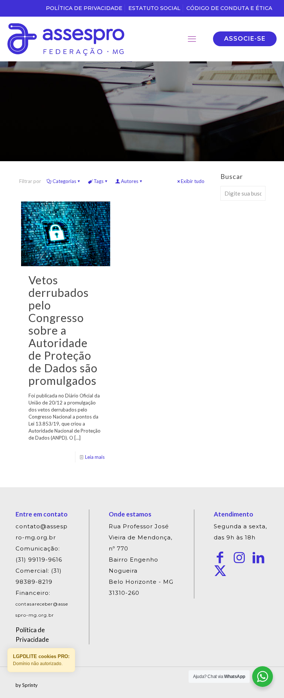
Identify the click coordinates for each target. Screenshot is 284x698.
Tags (99, 181)
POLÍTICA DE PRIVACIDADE (84, 8)
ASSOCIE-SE (245, 38)
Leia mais (95, 457)
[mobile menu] (192, 39)
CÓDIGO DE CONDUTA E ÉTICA (229, 8)
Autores (129, 181)
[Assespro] (65, 39)
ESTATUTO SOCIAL (154, 8)
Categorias (64, 181)
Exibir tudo (192, 181)
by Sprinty (27, 685)
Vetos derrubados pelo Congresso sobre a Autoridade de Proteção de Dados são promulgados (63, 330)
